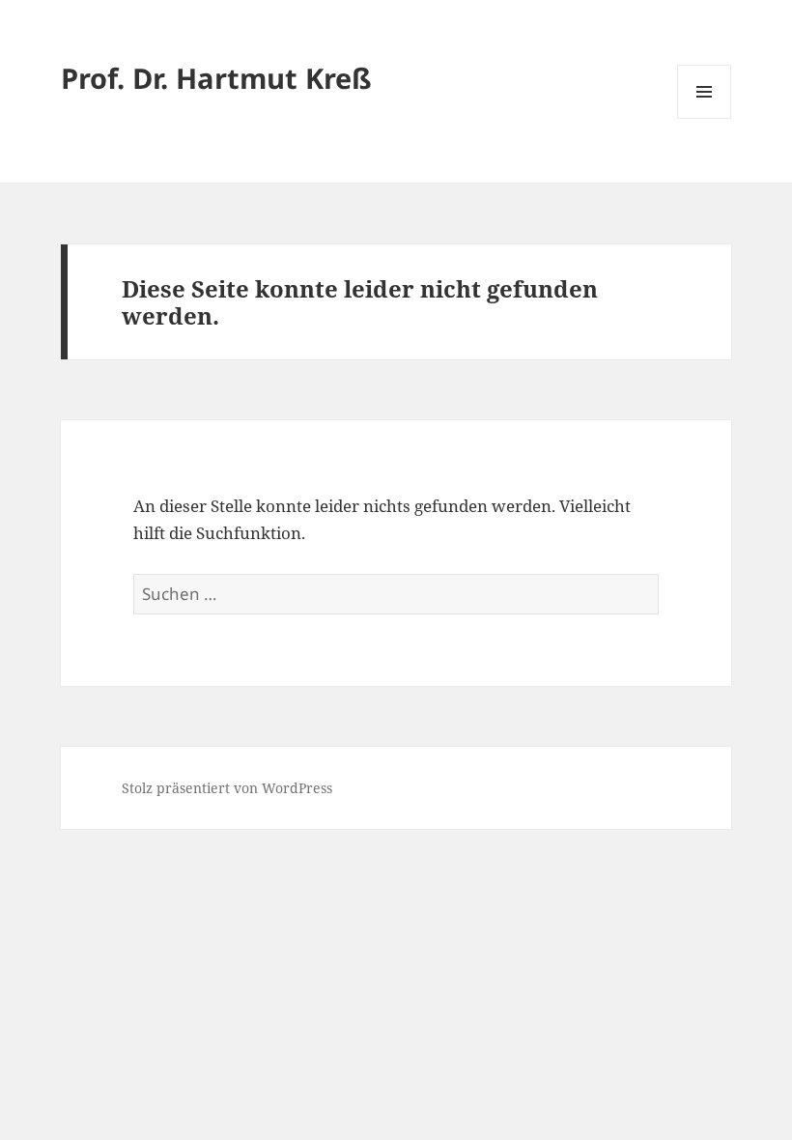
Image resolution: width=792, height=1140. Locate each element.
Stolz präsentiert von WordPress (227, 788)
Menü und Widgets (704, 118)
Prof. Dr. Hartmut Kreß (216, 78)
